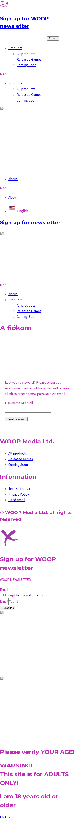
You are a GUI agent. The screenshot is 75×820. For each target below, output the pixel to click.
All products (26, 53)
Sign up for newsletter (30, 222)
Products (15, 48)
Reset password (16, 419)
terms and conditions (32, 595)
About (13, 179)
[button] (37, 74)
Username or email (19, 403)
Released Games (29, 59)
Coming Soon (26, 65)
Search (53, 38)
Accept (26, 595)
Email (4, 589)
